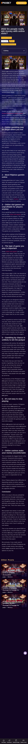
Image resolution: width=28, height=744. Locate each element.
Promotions (9, 742)
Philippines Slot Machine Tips (8, 44)
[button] (24, 50)
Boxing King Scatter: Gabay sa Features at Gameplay (12, 587)
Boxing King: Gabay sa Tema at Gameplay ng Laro (13, 602)
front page (3, 742)
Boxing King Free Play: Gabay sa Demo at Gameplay (13, 571)
